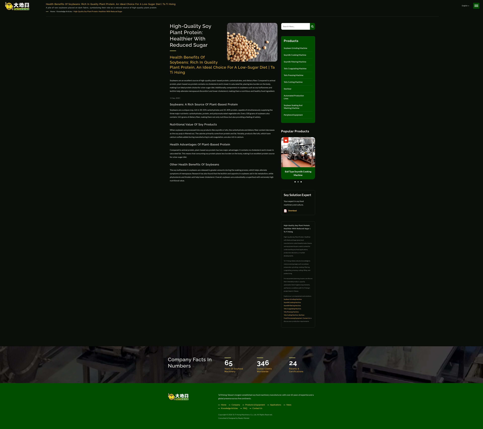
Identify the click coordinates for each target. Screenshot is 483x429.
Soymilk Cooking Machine (295, 55)
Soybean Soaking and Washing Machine (293, 106)
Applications (275, 404)
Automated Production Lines (294, 97)
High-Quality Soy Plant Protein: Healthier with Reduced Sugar (98, 11)
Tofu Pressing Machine (293, 75)
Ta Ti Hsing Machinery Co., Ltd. (245, 415)
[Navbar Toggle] (476, 6)
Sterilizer (287, 89)
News (288, 404)
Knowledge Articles (64, 11)
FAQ (245, 408)
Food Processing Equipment (293, 318)
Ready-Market (243, 418)
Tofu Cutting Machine (293, 82)
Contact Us (306, 318)
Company (236, 404)
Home (52, 11)
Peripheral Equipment (293, 115)
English (465, 6)
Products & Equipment (255, 404)
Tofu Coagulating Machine (295, 68)
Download (292, 211)
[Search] (312, 26)
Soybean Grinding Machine (295, 48)
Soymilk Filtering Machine (295, 61)
